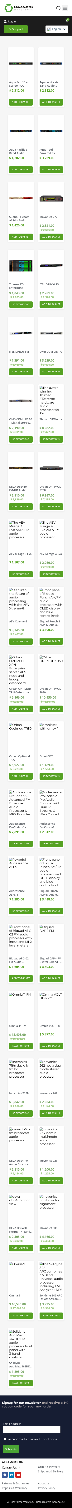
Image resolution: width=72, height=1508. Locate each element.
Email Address (12, 1424)
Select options (20, 304)
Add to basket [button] (21, 102)
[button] (65, 8)
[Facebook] (5, 1475)
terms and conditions (40, 1439)
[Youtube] (18, 1475)
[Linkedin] (11, 1475)
